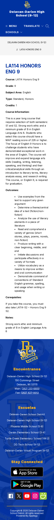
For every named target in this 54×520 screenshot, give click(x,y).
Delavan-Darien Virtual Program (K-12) (27, 450)
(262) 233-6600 (30, 388)
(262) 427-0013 (30, 392)
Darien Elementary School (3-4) (27, 432)
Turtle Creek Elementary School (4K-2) (27, 438)
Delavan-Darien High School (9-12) (27, 42)
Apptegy (33, 515)
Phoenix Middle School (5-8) (27, 426)
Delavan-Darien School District (27, 414)
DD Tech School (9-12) (27, 444)
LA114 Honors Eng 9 (30, 49)
